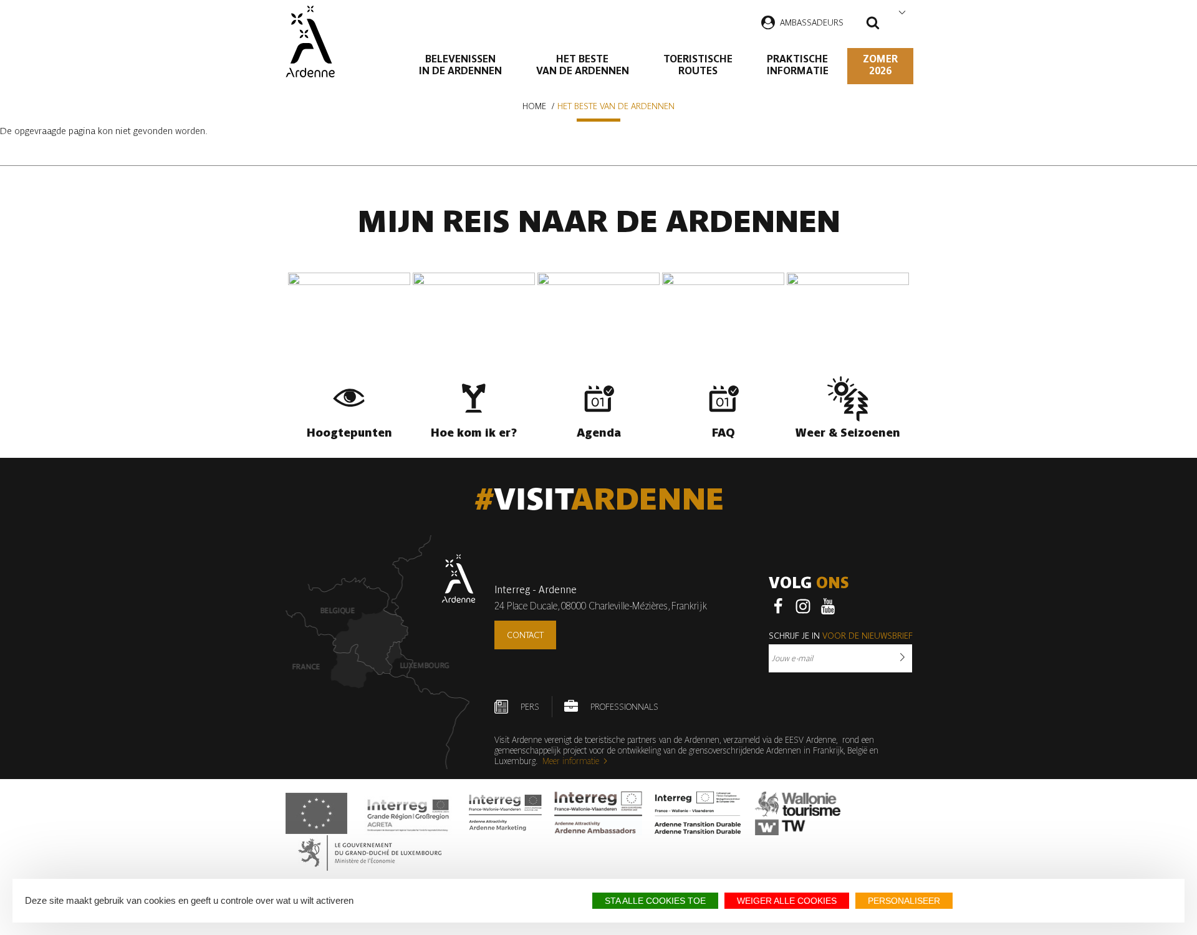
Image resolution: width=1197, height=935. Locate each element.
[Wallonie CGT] (797, 813)
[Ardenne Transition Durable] (699, 813)
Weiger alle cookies (787, 901)
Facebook (778, 606)
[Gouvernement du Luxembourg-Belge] (369, 853)
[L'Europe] (316, 813)
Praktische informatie (798, 65)
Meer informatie (570, 761)
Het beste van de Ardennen (582, 65)
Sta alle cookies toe (655, 901)
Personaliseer (904, 901)
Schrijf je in (840, 636)
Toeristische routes (698, 65)
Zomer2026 (880, 65)
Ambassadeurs (812, 22)
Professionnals (624, 707)
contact (525, 635)
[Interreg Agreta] (408, 813)
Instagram (803, 606)
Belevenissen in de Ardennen (460, 65)
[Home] (310, 41)
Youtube (828, 606)
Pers (530, 707)
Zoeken (872, 24)
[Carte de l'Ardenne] (381, 652)
